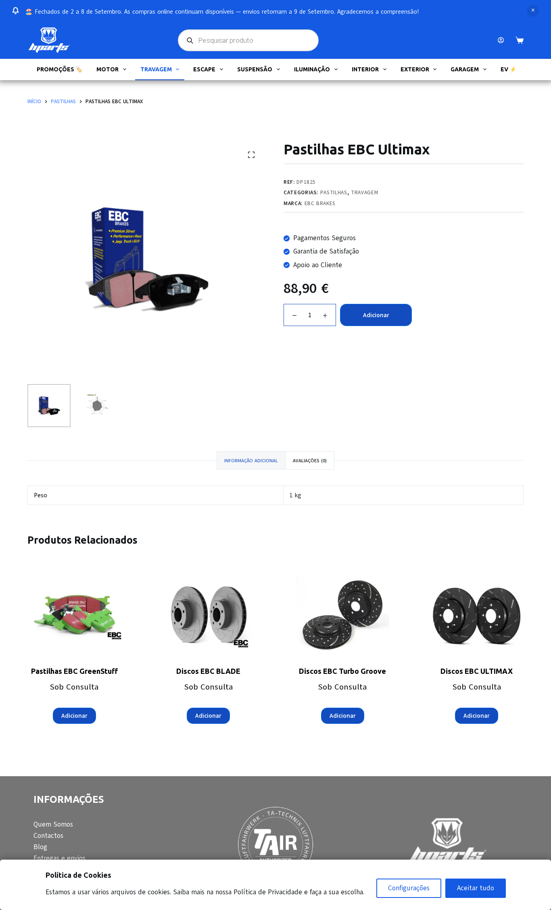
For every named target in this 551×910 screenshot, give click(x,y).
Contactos (48, 835)
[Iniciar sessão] (501, 40)
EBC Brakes (320, 203)
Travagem (156, 69)
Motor (107, 69)
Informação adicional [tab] (251, 460)
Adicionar (376, 315)
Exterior (415, 69)
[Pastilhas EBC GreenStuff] (74, 614)
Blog (40, 847)
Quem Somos (53, 824)
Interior (365, 69)
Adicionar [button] (74, 716)
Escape (204, 69)
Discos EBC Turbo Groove (342, 671)
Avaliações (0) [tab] (310, 460)
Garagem (465, 69)
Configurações (409, 888)
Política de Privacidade (268, 892)
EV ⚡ (508, 69)
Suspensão (254, 69)
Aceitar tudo (475, 888)
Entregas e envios (59, 858)
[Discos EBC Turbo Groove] (342, 614)
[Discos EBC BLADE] (208, 614)
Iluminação (312, 69)
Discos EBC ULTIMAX (476, 671)
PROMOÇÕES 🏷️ (59, 69)
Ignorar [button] (533, 11)
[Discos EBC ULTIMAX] (476, 614)
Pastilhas (333, 192)
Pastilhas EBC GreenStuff (74, 671)
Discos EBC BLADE (208, 671)
